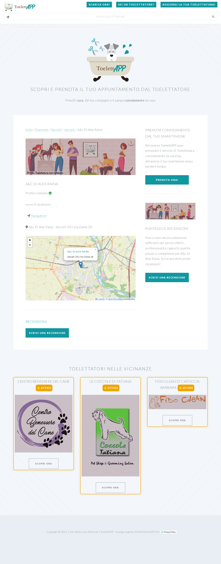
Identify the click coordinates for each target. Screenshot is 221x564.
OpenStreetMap (115, 299)
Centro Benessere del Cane (43, 381)
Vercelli (56, 130)
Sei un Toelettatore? (136, 4)
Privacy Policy (170, 532)
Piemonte (42, 130)
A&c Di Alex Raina (89, 130)
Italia (29, 130)
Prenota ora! (167, 179)
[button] (81, 264)
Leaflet (100, 299)
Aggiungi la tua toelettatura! (188, 4)
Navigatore (39, 216)
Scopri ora (43, 463)
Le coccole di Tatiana (110, 381)
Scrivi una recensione (47, 332)
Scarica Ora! (99, 4)
